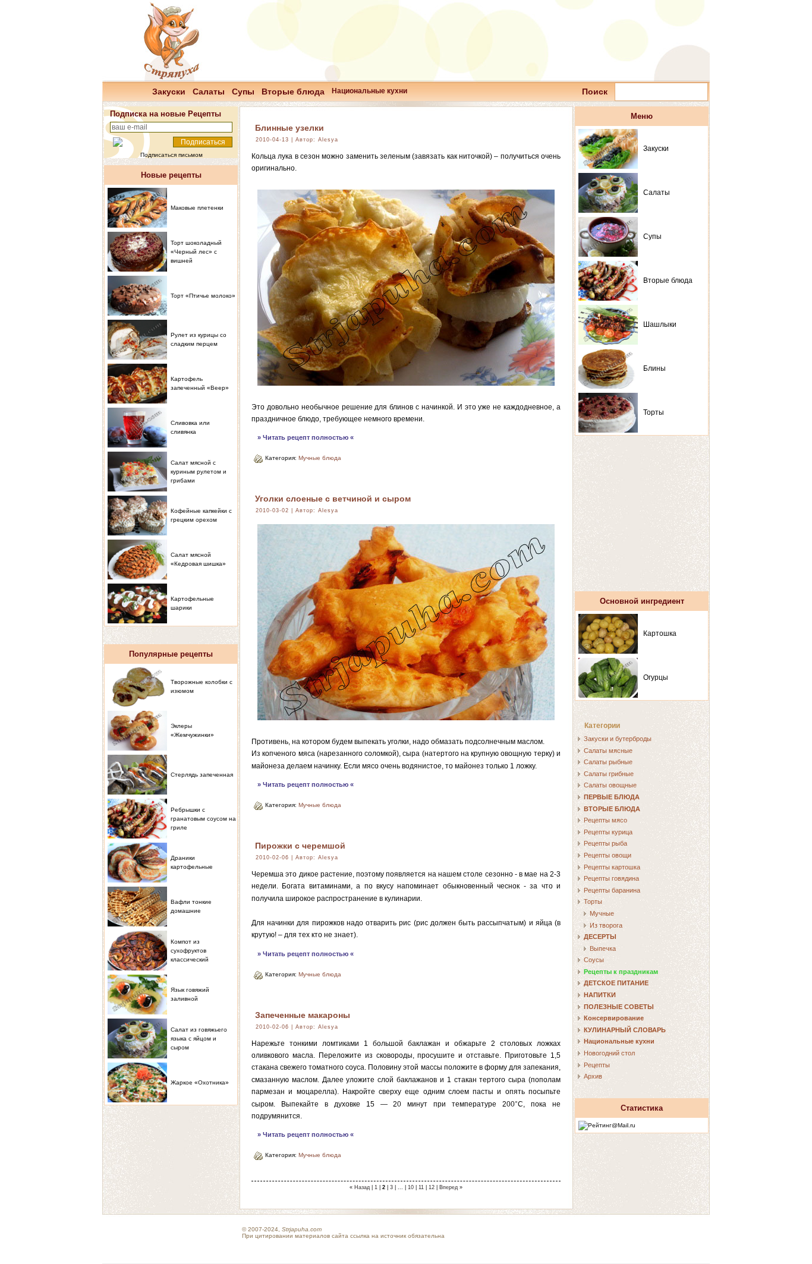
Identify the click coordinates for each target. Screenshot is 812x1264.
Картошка (659, 633)
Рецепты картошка (612, 867)
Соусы (594, 959)
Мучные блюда (319, 458)
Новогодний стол (609, 1053)
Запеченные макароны (302, 1015)
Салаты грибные (609, 773)
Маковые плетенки (197, 207)
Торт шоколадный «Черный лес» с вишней (196, 251)
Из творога (606, 925)
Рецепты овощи (607, 855)
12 (432, 1187)
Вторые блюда (293, 91)
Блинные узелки (289, 128)
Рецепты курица (608, 832)
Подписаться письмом (171, 155)
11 (421, 1187)
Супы (243, 91)
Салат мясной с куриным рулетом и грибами (198, 471)
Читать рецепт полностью (305, 437)
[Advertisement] (642, 518)
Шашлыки (659, 324)
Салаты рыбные (608, 761)
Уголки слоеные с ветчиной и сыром (333, 498)
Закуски (168, 91)
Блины (654, 368)
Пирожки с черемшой (300, 845)
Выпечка (603, 948)
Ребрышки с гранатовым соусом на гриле (203, 818)
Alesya (328, 140)
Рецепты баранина (612, 890)
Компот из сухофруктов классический (190, 950)
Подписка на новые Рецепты (165, 113)
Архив (593, 1076)
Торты (653, 412)
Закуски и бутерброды (618, 738)
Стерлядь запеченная (202, 774)
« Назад (360, 1187)
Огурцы (655, 677)
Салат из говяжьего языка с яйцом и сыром (199, 1038)
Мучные (602, 913)
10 (411, 1187)
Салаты (209, 91)
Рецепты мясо (605, 820)
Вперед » (450, 1187)
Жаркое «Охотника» (200, 1082)
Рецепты (597, 1064)
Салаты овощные (610, 785)
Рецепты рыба (605, 843)
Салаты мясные (608, 750)
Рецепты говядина (611, 878)
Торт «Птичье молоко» (203, 295)
